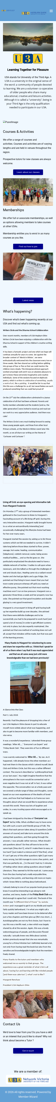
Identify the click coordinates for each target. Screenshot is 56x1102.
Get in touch (28, 1051)
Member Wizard (28, 1096)
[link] (8, 10)
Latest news (28, 300)
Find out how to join (28, 246)
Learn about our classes (28, 172)
